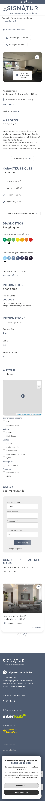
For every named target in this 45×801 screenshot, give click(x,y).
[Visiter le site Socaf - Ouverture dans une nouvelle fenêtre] (10, 731)
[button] (25, 635)
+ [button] (39, 383)
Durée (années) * (13, 512)
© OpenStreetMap (36, 414)
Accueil (5, 18)
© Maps (26, 414)
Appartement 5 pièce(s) (15, 617)
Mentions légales (9, 750)
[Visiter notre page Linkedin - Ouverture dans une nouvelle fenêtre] (10, 701)
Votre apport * (12, 521)
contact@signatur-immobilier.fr (17, 680)
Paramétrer (21, 785)
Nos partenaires (9, 744)
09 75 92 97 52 (9, 677)
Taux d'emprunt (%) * (15, 530)
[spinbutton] (22, 534)
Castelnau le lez (24, 18)
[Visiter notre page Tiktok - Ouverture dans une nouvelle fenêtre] (14, 701)
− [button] (39, 386)
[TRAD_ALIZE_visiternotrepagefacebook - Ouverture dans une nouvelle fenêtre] (3, 700)
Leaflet (19, 414)
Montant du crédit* (14, 502)
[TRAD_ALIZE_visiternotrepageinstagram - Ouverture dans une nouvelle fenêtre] (7, 701)
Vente (13, 18)
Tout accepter (21, 792)
